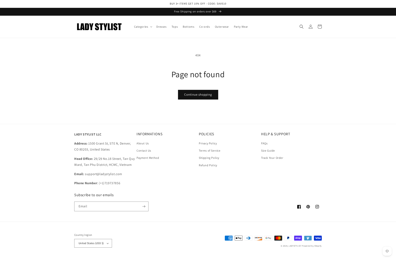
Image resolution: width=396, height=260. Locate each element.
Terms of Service (209, 150)
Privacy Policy (208, 143)
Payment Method (148, 158)
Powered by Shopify (312, 246)
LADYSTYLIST (295, 246)
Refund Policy (208, 165)
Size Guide (268, 150)
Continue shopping (198, 94)
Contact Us (144, 150)
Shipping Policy (209, 158)
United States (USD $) (91, 243)
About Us (143, 143)
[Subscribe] (143, 206)
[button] (143, 26)
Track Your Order (272, 158)
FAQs (264, 143)
